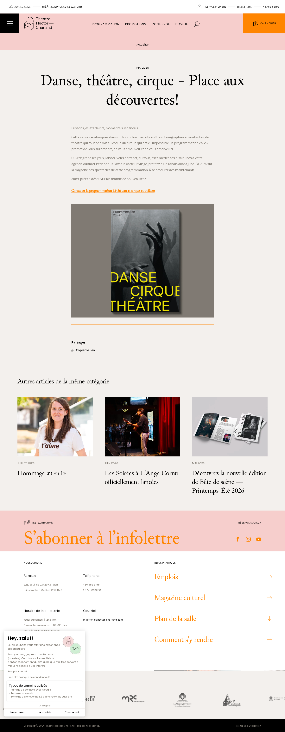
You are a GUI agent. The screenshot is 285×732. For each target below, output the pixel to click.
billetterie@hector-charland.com (103, 619)
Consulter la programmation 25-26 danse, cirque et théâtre (113, 191)
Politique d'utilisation (248, 725)
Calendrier (268, 23)
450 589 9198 (271, 6)
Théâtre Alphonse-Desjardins (62, 6)
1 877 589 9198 (92, 590)
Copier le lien (83, 349)
